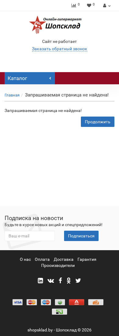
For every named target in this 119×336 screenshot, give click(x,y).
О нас (25, 259)
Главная (12, 95)
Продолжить (97, 121)
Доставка (64, 259)
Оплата (42, 259)
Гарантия (87, 259)
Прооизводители (58, 265)
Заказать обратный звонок (59, 48)
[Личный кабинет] (106, 5)
